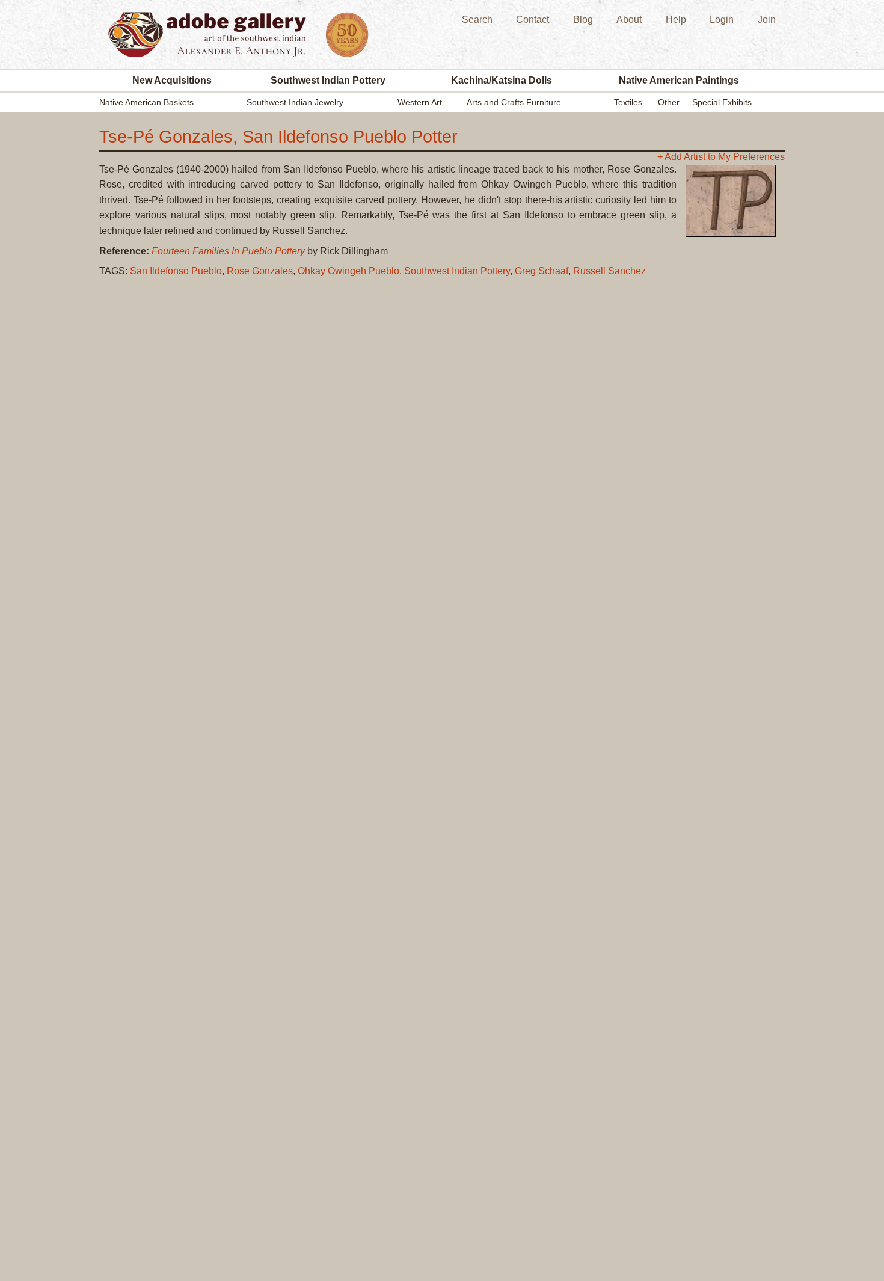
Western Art (419, 102)
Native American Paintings (679, 80)
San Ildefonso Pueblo (176, 271)
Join (767, 19)
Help (676, 19)
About (629, 19)
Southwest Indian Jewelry (295, 102)
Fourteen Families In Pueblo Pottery (228, 251)
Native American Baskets (146, 102)
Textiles (628, 102)
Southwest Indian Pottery (328, 80)
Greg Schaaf (541, 271)
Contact (532, 19)
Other (669, 102)
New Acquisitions (172, 80)
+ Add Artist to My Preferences (721, 157)
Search (477, 19)
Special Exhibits (722, 102)
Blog (583, 19)
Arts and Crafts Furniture (514, 102)
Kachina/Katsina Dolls (501, 80)
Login (722, 19)
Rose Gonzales (260, 271)
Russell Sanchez (609, 271)
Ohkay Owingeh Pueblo (348, 271)
